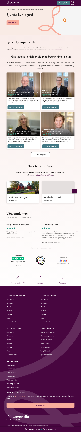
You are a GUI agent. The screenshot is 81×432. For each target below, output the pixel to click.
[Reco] (40, 260)
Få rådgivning (63, 3)
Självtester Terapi (46, 355)
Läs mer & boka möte (16, 107)
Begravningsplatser (26, 9)
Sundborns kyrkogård (18, 197)
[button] (64, 20)
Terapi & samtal (45, 351)
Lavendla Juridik (48, 295)
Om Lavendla (12, 361)
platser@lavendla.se (57, 50)
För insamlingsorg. (13, 387)
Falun (17, 9)
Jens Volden (12, 90)
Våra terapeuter (12, 380)
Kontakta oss (12, 23)
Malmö (9, 307)
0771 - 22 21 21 (34, 429)
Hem (8, 9)
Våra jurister (11, 376)
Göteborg (10, 303)
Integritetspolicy (37, 425)
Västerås (9, 314)
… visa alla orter (12, 322)
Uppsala (9, 310)
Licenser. (45, 425)
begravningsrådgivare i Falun (42, 175)
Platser (12, 9)
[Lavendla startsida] (13, 3)
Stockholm (10, 299)
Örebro (9, 318)
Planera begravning (47, 336)
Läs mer (11, 201)
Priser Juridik (44, 343)
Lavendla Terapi (14, 328)
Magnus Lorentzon (49, 90)
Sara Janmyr (12, 129)
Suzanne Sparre (48, 129)
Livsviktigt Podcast (13, 384)
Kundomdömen (12, 369)
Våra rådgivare (11, 372)
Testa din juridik (45, 347)
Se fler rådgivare (40, 155)
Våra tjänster (47, 328)
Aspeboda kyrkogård (53, 197)
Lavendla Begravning (17, 295)
